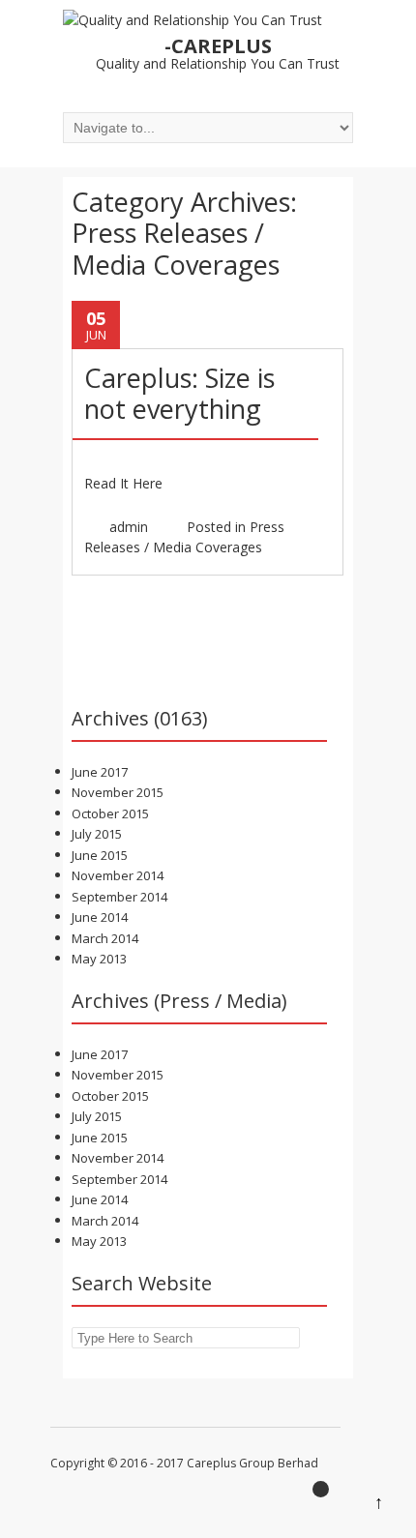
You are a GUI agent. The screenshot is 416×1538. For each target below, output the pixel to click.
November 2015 (117, 792)
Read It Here (123, 483)
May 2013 (99, 958)
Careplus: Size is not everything (179, 393)
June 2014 (100, 917)
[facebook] (326, 1494)
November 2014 (117, 875)
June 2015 (100, 855)
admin (128, 527)
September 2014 (119, 896)
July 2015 (97, 834)
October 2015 (110, 813)
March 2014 (105, 938)
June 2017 (100, 772)
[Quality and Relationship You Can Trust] (192, 20)
